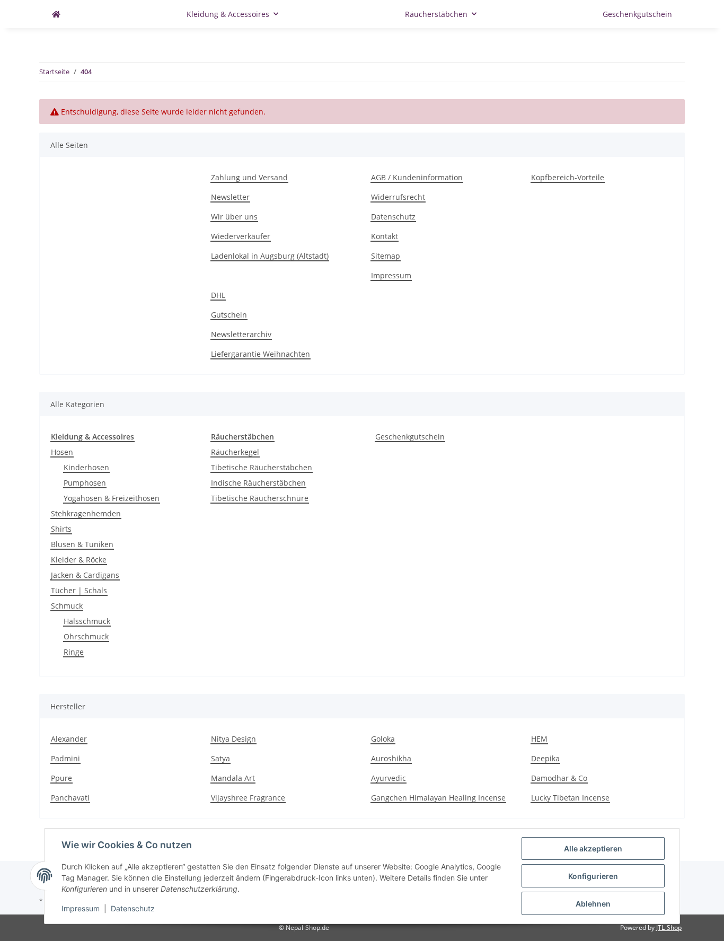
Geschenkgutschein (410, 437)
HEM (539, 739)
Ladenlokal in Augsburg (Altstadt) (270, 256)
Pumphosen (85, 483)
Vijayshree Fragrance (248, 798)
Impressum (391, 275)
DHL (218, 295)
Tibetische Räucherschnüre (259, 498)
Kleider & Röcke (79, 560)
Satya (220, 758)
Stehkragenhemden (86, 513)
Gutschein (229, 315)
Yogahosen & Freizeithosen (112, 498)
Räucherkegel (235, 452)
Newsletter (230, 197)
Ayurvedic (388, 778)
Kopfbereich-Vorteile (567, 177)
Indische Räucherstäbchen (258, 483)
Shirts (61, 529)
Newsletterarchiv (241, 334)
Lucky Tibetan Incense (570, 798)
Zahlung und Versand (249, 177)
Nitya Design (233, 739)
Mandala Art (233, 778)
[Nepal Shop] (56, 14)
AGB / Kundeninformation (417, 177)
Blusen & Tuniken (82, 544)
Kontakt (384, 236)
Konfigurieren (593, 876)
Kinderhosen (86, 467)
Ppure (61, 778)
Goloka (383, 739)
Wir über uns (234, 217)
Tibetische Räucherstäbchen (261, 467)
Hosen (62, 452)
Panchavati (70, 798)
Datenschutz (393, 217)
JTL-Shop (669, 927)
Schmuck (67, 606)
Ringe (74, 652)
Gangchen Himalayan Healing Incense (438, 798)
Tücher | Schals (79, 590)
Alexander (69, 739)
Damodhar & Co (559, 778)
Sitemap (385, 256)
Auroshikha (391, 758)
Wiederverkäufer (240, 236)
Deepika (545, 758)
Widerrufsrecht (398, 197)
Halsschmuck (87, 621)
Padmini (65, 758)
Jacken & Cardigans (85, 575)
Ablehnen (593, 903)
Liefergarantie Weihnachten (260, 354)
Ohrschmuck (86, 636)
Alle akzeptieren (593, 848)
